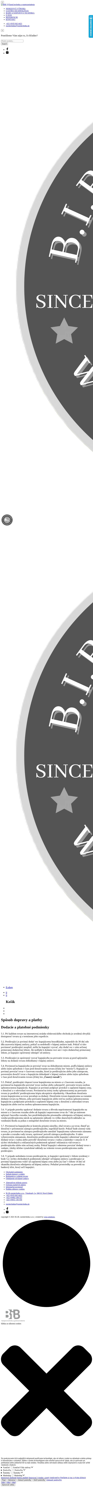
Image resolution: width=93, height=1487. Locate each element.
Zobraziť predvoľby (24, 1480)
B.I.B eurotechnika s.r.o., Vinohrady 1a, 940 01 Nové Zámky (29, 1193)
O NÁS (9, 15)
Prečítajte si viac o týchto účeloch (73, 1478)
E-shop (9, 987)
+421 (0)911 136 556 (14, 1200)
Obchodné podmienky (14, 1172)
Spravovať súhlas (8, 1485)
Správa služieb (22, 1478)
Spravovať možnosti (8, 1478)
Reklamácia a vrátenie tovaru (17, 1176)
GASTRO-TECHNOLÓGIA (17, 11)
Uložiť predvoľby (39, 1480)
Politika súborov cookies (15, 1189)
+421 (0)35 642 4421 (14, 24)
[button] (46, 1391)
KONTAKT (10, 19)
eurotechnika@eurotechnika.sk (17, 26)
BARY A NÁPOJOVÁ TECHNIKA (20, 13)
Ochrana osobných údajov (16, 1185)
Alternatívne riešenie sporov (16, 1183)
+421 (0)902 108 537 (14, 1198)
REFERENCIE (12, 17)
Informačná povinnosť (14, 1187)
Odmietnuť (12, 1480)
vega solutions (49, 1217)
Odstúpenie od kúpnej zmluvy (17, 1178)
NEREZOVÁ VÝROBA (16, 9)
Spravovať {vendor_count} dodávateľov (44, 1478)
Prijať (4, 1480)
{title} (3, 1482)
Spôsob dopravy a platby (15, 1174)
